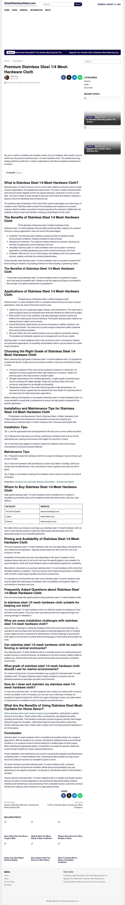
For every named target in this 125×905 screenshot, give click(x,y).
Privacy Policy (9, 882)
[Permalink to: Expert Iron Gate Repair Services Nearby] (16, 849)
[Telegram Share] (74, 77)
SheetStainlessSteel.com (20, 3)
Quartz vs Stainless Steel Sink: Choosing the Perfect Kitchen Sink (21, 805)
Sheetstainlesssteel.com (70, 901)
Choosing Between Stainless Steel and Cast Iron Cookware (84, 882)
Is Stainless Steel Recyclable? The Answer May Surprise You (85, 875)
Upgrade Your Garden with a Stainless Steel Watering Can (78, 52)
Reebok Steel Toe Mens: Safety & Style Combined (41, 837)
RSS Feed (68, 872)
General (87, 81)
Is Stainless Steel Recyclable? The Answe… (101, 120)
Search (78, 4)
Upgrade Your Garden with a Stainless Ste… (99, 150)
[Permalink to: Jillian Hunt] (6, 77)
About (6, 878)
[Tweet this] (69, 77)
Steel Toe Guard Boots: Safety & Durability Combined (67, 859)
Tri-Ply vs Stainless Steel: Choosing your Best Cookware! (64, 805)
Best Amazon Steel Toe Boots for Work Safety (40, 858)
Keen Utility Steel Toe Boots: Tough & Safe (16, 837)
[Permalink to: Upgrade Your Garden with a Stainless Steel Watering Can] (102, 140)
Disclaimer (8, 885)
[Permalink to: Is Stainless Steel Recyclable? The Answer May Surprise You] (102, 111)
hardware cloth (32, 187)
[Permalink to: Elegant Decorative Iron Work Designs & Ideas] (70, 827)
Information (88, 87)
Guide (86, 84)
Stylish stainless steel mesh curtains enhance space (26, 713)
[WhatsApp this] (80, 77)
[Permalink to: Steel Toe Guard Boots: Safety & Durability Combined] (70, 849)
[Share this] (63, 77)
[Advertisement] (62, 31)
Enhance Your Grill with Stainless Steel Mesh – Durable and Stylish (44, 481)
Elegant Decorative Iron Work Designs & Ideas (70, 837)
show (19, 172)
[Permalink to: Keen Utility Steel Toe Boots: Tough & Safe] (16, 827)
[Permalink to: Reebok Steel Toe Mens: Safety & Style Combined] (43, 827)
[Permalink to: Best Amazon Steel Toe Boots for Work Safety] (43, 849)
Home (6, 875)
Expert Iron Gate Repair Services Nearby (14, 858)
